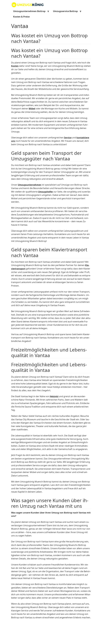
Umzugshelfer (45, 191)
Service (67, 137)
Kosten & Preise (21, 16)
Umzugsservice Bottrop (65, 11)
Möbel (32, 108)
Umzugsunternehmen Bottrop (29, 11)
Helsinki (54, 396)
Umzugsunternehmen (29, 184)
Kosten (15, 65)
